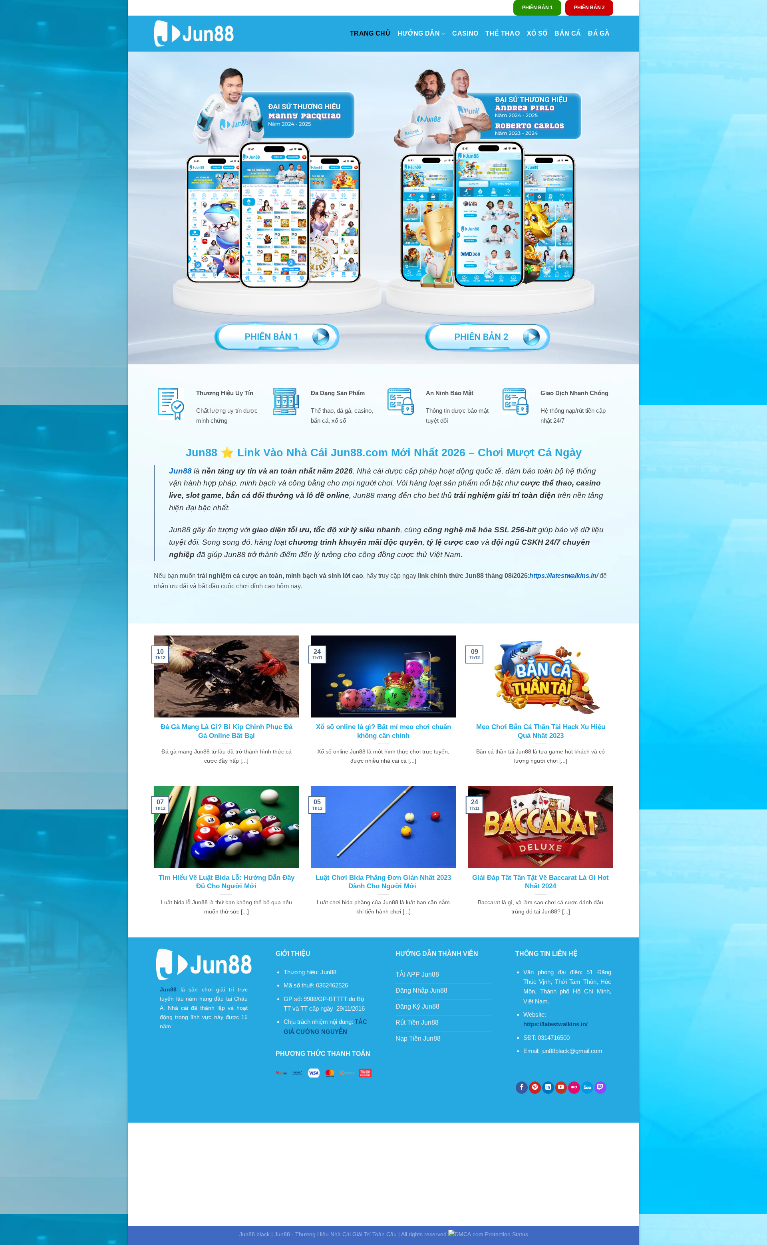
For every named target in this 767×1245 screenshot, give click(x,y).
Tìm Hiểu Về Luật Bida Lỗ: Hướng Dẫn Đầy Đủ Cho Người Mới (226, 882)
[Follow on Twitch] (600, 1087)
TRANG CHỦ (370, 33)
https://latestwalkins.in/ (563, 575)
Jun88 (168, 989)
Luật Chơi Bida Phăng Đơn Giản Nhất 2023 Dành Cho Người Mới (383, 882)
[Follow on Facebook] (522, 1087)
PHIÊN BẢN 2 (589, 7)
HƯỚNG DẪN (418, 33)
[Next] (615, 860)
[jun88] (194, 33)
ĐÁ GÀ (599, 33)
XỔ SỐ (537, 33)
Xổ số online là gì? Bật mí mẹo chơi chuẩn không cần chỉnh (383, 731)
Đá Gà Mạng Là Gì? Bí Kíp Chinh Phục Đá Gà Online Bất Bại (226, 731)
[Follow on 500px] (587, 1087)
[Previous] (152, 860)
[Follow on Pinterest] (535, 1087)
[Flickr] (574, 1087)
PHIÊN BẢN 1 (537, 7)
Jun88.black (254, 1234)
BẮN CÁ (567, 33)
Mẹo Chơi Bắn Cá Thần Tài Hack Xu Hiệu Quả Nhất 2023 (540, 731)
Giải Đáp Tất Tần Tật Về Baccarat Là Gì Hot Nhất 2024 (540, 882)
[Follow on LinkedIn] (548, 1087)
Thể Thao (502, 33)
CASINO (465, 33)
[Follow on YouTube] (561, 1087)
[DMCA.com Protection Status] (488, 1234)
